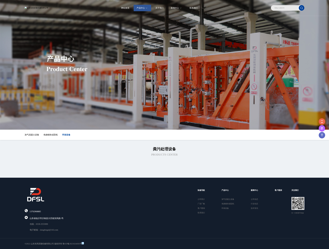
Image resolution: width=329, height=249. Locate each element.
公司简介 (201, 199)
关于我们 (159, 8)
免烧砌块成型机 (50, 135)
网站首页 (125, 8)
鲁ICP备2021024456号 (72, 244)
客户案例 (201, 208)
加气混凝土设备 (32, 135)
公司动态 (254, 199)
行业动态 (254, 204)
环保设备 (66, 135)
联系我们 (194, 8)
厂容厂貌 (201, 204)
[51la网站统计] (83, 244)
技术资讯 (254, 208)
